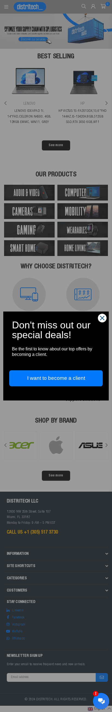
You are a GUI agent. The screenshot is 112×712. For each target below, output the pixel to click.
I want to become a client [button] (56, 378)
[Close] (102, 318)
